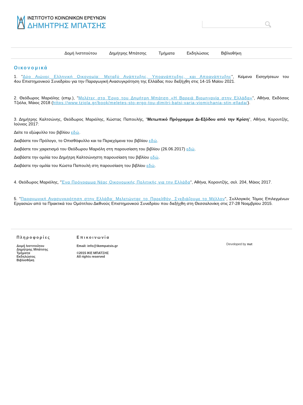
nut (249, 244)
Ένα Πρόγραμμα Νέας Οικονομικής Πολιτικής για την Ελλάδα (126, 182)
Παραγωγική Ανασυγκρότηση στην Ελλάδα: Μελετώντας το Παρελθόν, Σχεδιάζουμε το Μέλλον (123, 198)
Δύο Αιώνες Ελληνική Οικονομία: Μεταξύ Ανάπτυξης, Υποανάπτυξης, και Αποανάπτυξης (127, 76)
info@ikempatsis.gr (102, 246)
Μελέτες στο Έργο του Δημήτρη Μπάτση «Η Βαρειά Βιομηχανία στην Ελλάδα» (165, 97)
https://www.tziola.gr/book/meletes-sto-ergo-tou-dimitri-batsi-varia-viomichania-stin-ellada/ (150, 102)
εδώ (75, 132)
